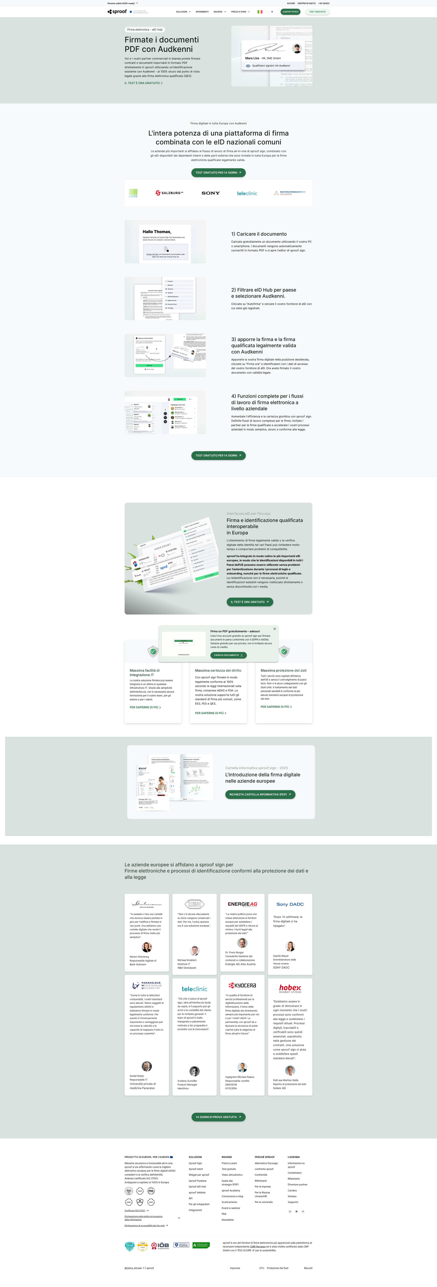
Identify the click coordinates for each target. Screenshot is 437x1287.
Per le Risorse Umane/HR (262, 1194)
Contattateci (290, 11)
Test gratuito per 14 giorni (216, 172)
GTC (261, 1268)
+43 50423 (323, 3)
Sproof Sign (195, 1163)
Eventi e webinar (231, 1208)
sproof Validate (197, 1192)
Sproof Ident (196, 1168)
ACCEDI (291, 3)
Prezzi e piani (229, 1163)
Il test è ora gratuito (248, 602)
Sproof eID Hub (197, 1186)
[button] (265, 11)
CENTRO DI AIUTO (307, 3)
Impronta (235, 1268)
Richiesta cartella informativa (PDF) (258, 794)
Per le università (264, 1202)
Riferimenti (202, 11)
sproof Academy (231, 1190)
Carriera (292, 1190)
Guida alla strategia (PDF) (230, 1182)
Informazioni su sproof (296, 1165)
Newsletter (228, 1219)
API (191, 1198)
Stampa (292, 1196)
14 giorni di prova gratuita (216, 1117)
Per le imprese (263, 1186)
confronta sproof (264, 1168)
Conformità (261, 1174)
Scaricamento (229, 1202)
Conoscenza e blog (232, 1196)
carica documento (226, 655)
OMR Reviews (257, 1246)
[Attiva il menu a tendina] (190, 12)
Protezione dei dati (277, 1268)
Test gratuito (317, 11)
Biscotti (308, 1268)
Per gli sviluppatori (199, 1204)
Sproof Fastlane (197, 1180)
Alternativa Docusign (266, 1163)
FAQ (224, 1213)
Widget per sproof (199, 1174)
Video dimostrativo (232, 1174)
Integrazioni (195, 1210)
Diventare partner (297, 1184)
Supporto (293, 1202)
